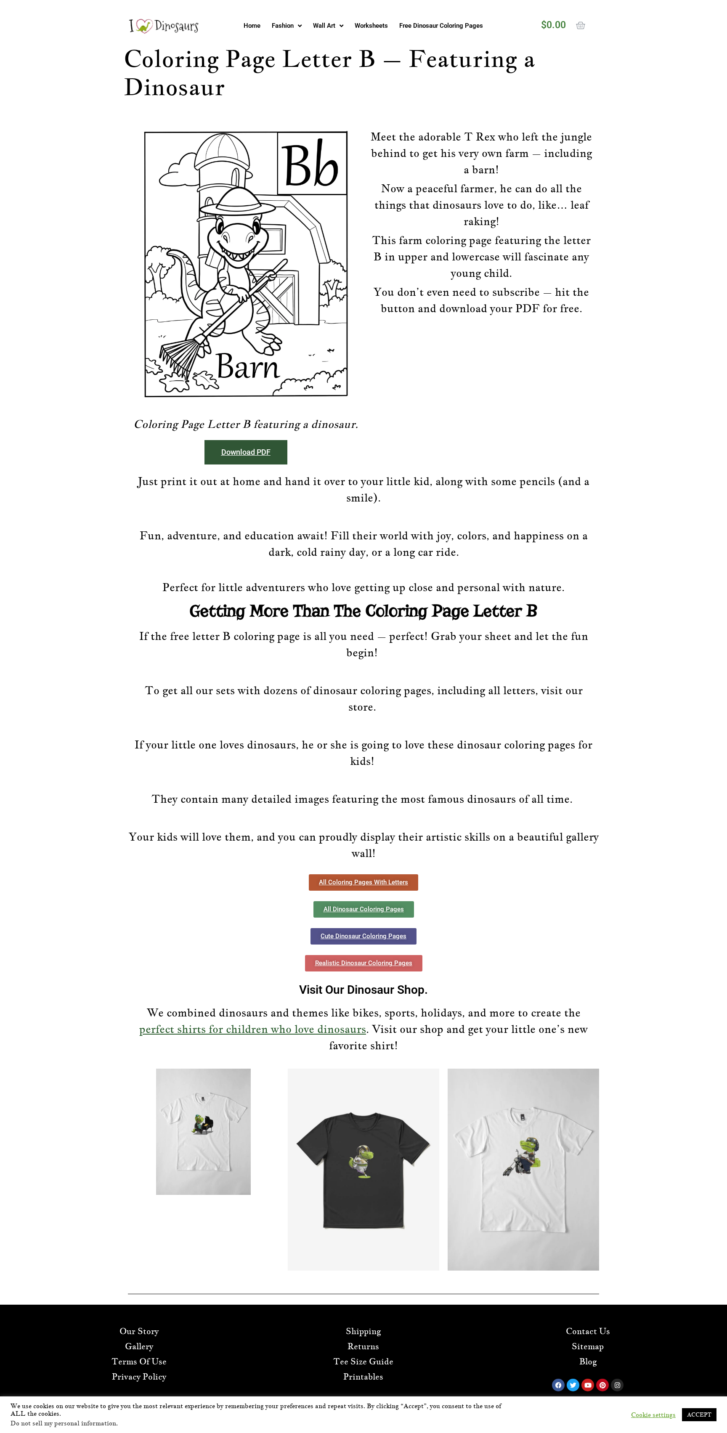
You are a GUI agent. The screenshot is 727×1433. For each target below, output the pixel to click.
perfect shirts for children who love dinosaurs (252, 1029)
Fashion (283, 25)
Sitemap (588, 1346)
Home (252, 25)
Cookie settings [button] (653, 1415)
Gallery (139, 1346)
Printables (363, 1376)
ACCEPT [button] (699, 1414)
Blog (588, 1361)
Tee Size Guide (363, 1361)
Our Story (139, 1331)
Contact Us (588, 1331)
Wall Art (324, 25)
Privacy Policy (139, 1376)
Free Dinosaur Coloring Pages (441, 25)
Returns (363, 1346)
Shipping (363, 1331)
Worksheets (371, 25)
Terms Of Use (139, 1361)
